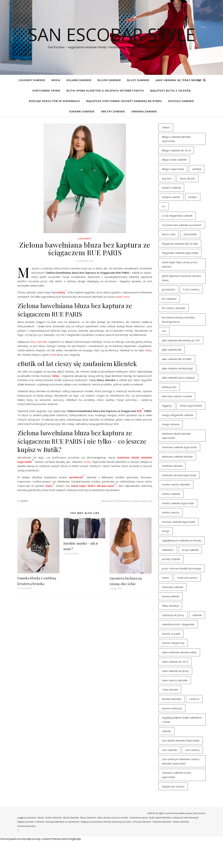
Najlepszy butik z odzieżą (170, 90)
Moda (56, 80)
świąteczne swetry (173, 786)
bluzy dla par (187, 178)
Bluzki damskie (109, 80)
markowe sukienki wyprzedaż (179, 447)
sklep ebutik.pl (170, 605)
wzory (87, 461)
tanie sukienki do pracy (175, 671)
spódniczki (76, 477)
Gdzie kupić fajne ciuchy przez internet (180, 264)
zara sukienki (169, 750)
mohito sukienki (171, 493)
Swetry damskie (113, 111)
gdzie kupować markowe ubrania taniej (181, 278)
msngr (166, 531)
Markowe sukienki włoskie (177, 456)
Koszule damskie (181, 101)
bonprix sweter (171, 197)
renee (165, 577)
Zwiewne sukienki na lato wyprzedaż (176, 775)
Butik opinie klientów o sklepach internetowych (105, 90)
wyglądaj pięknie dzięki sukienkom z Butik (182, 720)
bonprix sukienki (171, 187)
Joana (24, 500)
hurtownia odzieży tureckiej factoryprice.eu (178, 319)
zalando (166, 731)
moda (53, 354)
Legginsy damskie (32, 80)
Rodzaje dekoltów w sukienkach (54, 101)
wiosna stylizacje (172, 708)
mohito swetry (170, 512)
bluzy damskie (38, 341)
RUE (139, 411)
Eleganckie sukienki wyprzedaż (180, 253)
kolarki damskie (79, 80)
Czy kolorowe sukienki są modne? (182, 225)
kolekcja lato (169, 387)
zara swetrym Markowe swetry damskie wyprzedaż (181, 761)
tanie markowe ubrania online (179, 652)
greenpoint (168, 289)
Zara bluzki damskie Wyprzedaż (180, 740)
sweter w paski (171, 633)
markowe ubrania (172, 465)
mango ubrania (170, 424)
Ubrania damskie (144, 111)
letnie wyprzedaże (191, 405)
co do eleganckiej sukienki (177, 215)
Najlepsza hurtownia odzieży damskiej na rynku (124, 101)
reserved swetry (187, 577)
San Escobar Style (111, 34)
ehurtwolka (190, 234)
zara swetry (192, 750)
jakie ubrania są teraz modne (179, 80)
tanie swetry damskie (175, 680)
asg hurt (167, 178)
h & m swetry (191, 289)
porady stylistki (171, 559)
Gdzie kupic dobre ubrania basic (92, 485)
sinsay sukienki (170, 596)
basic (49, 485)
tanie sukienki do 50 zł (175, 661)
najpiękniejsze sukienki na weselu (181, 540)
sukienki (197, 615)
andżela (196, 169)
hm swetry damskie (173, 308)
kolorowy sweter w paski (177, 396)
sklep (148, 350)
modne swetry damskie (176, 484)
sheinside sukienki (172, 587)
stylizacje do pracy (173, 615)
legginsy (167, 405)
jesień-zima (122, 296)
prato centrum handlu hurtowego (181, 568)
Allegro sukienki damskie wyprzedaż (176, 139)
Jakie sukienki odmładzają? (177, 368)
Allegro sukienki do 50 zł (176, 150)
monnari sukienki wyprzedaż (178, 521)
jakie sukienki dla (171, 349)
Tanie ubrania (170, 689)
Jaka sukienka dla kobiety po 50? (181, 340)
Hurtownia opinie (46, 90)
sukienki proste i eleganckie (178, 624)
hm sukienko (169, 298)
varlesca (194, 699)
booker (193, 197)
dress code (168, 234)
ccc (164, 206)
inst (164, 331)
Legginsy (84, 238)
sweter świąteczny (173, 643)
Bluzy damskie (138, 80)
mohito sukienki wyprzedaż (178, 503)
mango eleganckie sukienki (177, 415)
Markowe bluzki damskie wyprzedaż (176, 436)
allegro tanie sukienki (174, 159)
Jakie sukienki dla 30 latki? (177, 359)
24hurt (166, 127)
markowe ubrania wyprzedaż (179, 475)
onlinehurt (168, 550)
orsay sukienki (190, 550)
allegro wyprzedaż (173, 169)
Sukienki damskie (82, 111)
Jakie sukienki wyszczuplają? (178, 377)
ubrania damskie (171, 699)
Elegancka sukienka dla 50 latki (180, 243)
